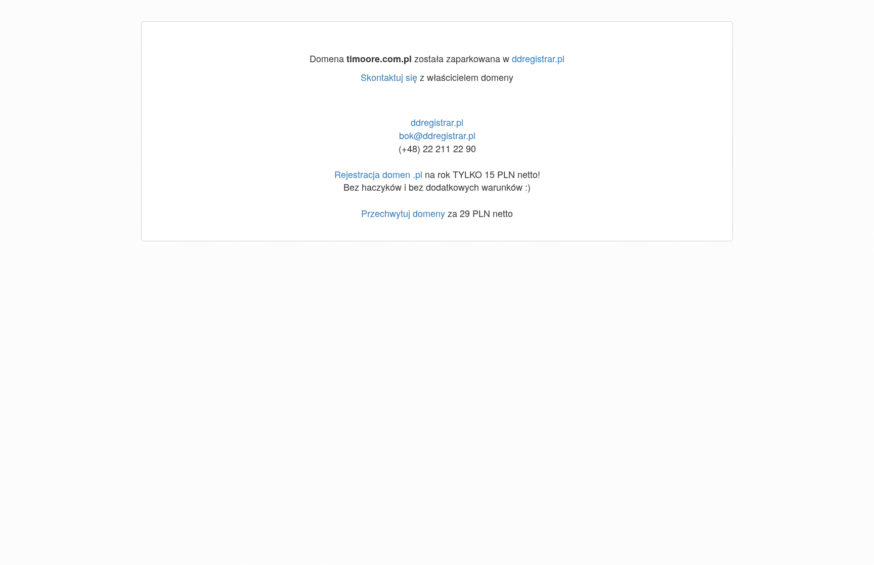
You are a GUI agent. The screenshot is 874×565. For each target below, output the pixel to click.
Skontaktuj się (389, 76)
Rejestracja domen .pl (378, 174)
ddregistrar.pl (538, 58)
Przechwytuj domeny (403, 213)
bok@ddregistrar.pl (437, 135)
